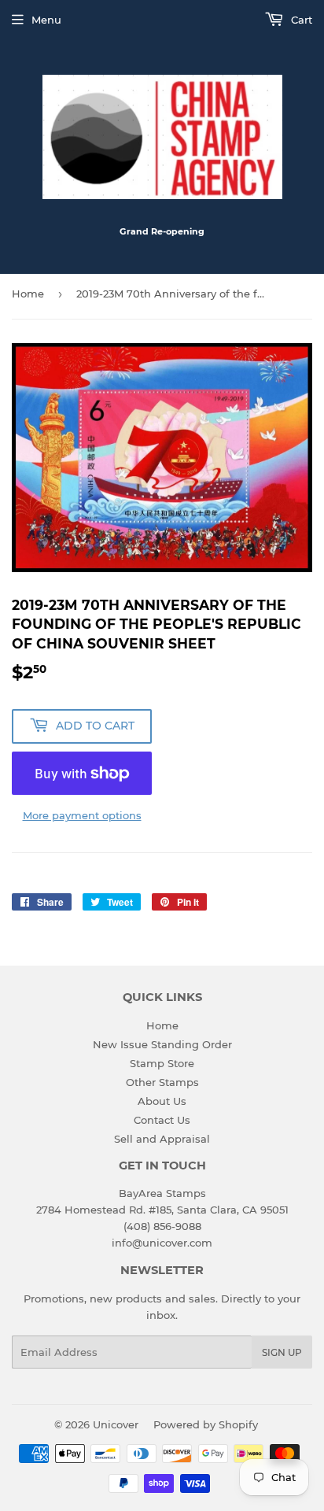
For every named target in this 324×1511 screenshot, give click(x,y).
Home (28, 293)
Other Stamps (162, 1082)
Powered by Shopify (205, 1424)
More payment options (82, 815)
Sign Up (282, 1352)
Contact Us (162, 1120)
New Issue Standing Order (162, 1044)
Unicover (115, 1424)
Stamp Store (162, 1063)
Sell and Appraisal (162, 1138)
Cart (300, 19)
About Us (162, 1101)
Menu (46, 19)
